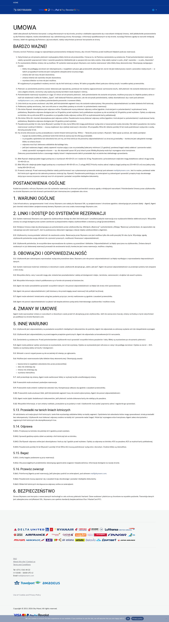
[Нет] (166, 618)
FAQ (15, 559)
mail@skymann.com (26, 100)
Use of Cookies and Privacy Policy (27, 595)
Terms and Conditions (22, 564)
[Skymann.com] (49, 10)
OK (128, 618)
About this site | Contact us (24, 562)
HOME (15, 3)
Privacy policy (137, 618)
